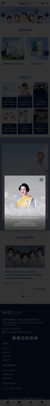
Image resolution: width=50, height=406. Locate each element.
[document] (25, 203)
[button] (41, 179)
